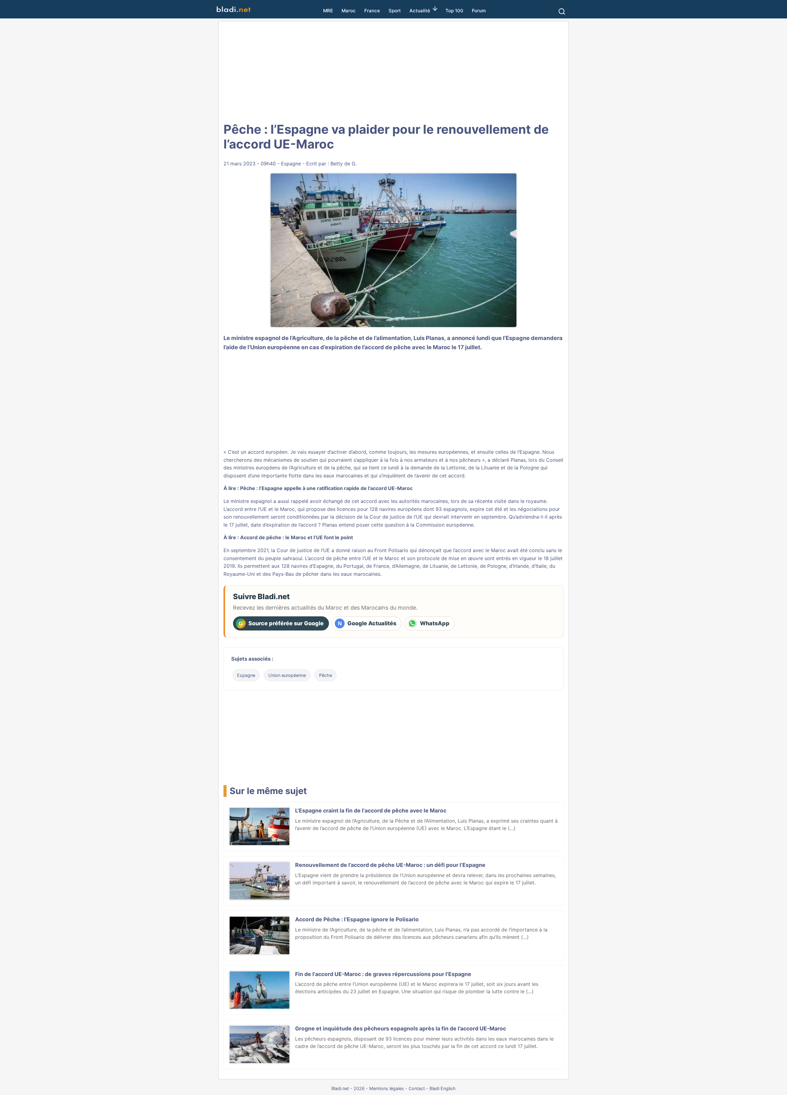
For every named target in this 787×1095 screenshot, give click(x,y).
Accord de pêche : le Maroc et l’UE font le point (296, 537)
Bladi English (442, 1088)
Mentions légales (386, 1088)
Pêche (325, 675)
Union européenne (287, 675)
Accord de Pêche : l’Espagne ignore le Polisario (357, 919)
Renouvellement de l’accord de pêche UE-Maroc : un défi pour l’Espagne (390, 865)
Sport (395, 11)
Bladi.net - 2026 (348, 1088)
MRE (328, 11)
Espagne (291, 163)
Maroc (349, 11)
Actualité (419, 11)
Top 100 (454, 11)
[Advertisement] (393, 71)
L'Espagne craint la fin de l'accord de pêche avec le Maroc (370, 810)
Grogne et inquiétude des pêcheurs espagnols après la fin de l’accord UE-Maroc (400, 1028)
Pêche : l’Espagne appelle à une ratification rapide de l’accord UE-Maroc (326, 488)
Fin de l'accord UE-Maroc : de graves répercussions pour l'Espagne (383, 974)
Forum (479, 11)
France (372, 11)
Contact (417, 1088)
